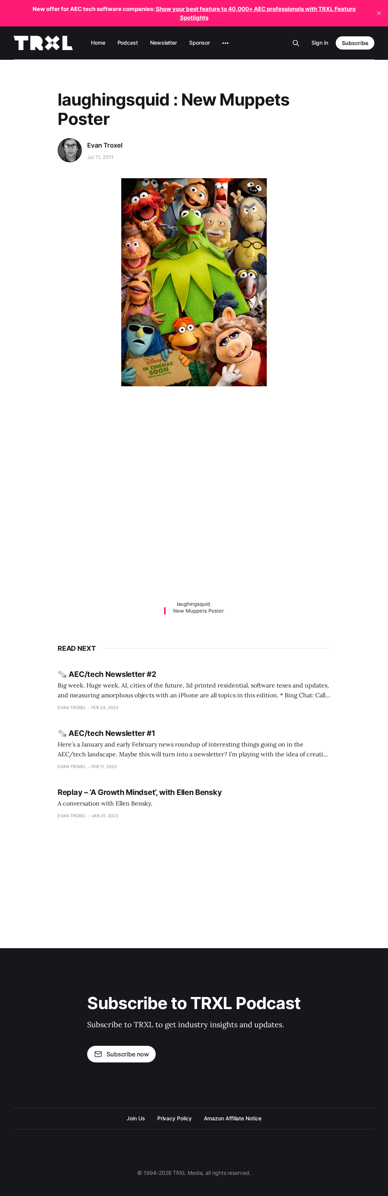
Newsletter (163, 42)
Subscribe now (127, 1054)
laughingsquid (193, 604)
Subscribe (355, 43)
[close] (379, 13)
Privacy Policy (174, 1118)
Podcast (127, 42)
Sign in (319, 42)
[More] (225, 43)
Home (98, 42)
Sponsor (199, 42)
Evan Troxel (104, 145)
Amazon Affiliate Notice (232, 1118)
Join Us (136, 1118)
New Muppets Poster (198, 611)
